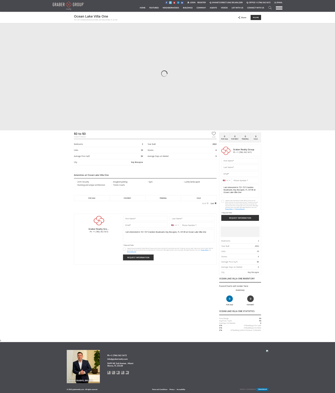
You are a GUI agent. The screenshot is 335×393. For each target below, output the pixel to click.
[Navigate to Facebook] (166, 2)
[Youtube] (118, 372)
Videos (224, 8)
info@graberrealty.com (117, 359)
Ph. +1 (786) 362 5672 (99, 231)
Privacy (171, 389)
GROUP (262, 389)
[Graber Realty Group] (68, 6)
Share (243, 17)
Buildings (188, 8)
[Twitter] (113, 372)
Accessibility (181, 389)
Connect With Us (255, 8)
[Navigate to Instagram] (178, 2)
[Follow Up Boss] (124, 249)
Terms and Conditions (159, 389)
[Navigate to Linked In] (182, 2)
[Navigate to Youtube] (174, 2)
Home (142, 8)
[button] (214, 134)
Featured (154, 8)
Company (201, 8)
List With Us (237, 8)
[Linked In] (127, 372)
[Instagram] (122, 372)
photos (79, 27)
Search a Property (270, 8)
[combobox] (175, 225)
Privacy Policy (204, 250)
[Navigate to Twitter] (170, 2)
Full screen (259, 27)
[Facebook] (109, 372)
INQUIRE (256, 17)
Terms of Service (131, 252)
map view (91, 27)
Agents (213, 8)
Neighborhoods (171, 8)
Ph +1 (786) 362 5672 (117, 355)
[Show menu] (279, 8)
